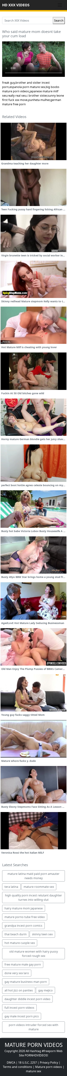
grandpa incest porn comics (23, 926)
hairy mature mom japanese (23, 908)
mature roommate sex (39, 887)
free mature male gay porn (22, 964)
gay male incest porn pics (21, 1016)
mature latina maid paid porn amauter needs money (33, 876)
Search (58, 20)
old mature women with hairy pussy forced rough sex (33, 954)
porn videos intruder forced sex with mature (33, 1027)
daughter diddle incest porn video (27, 999)
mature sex (33, 1071)
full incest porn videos (19, 1008)
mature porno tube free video (24, 917)
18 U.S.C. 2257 (27, 1062)
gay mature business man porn (25, 982)
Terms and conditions (17, 1067)
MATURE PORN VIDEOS (34, 1044)
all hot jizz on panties (18, 990)
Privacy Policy (49, 1062)
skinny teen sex (42, 934)
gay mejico (45, 990)
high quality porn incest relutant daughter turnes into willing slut (33, 897)
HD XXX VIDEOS (15, 5)
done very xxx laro (16, 973)
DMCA (11, 1062)
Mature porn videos (48, 1067)
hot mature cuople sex (19, 943)
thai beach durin (15, 934)
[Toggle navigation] (60, 5)
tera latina (11, 887)
